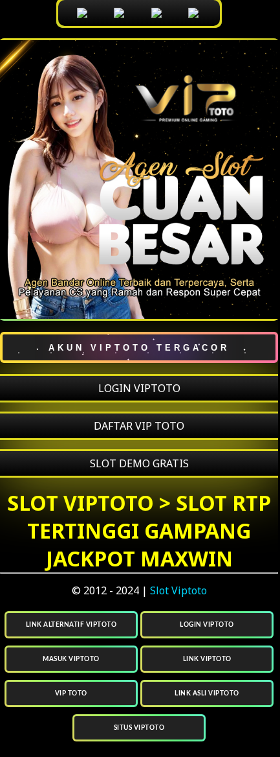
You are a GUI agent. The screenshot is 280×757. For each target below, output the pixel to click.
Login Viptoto (207, 625)
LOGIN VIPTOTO (139, 388)
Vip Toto (71, 693)
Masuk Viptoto (71, 659)
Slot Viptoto (178, 590)
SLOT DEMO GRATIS (139, 463)
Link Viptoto (207, 659)
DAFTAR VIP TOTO (139, 426)
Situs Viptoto (139, 728)
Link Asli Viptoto (207, 693)
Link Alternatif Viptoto (71, 625)
